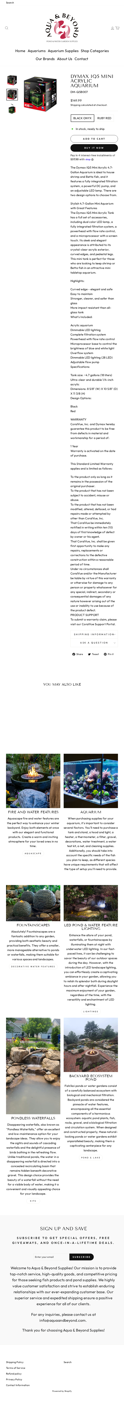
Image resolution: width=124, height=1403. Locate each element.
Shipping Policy (14, 1362)
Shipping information (94, 634)
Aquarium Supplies (63, 50)
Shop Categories (95, 50)
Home (20, 50)
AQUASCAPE (33, 853)
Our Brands (45, 58)
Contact (81, 58)
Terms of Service (15, 1367)
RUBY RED (104, 118)
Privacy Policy (14, 1379)
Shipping (75, 104)
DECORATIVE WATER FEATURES (33, 966)
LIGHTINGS (90, 1011)
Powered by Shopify (62, 1391)
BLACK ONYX (82, 118)
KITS (33, 1201)
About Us (64, 58)
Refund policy (13, 1373)
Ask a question (94, 642)
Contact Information (18, 1385)
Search (10, 2)
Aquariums (37, 50)
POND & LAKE (91, 1157)
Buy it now (94, 147)
